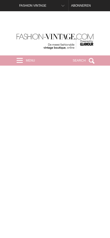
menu (30, 60)
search (79, 60)
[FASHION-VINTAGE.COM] (55, 41)
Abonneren (81, 5)
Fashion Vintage (32, 5)
